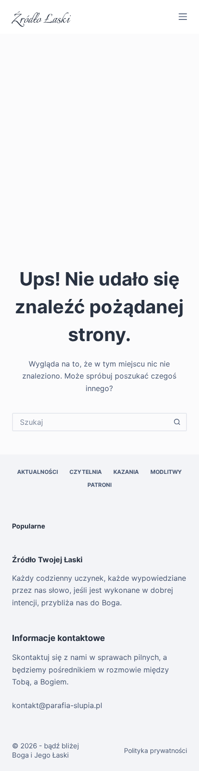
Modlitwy (166, 471)
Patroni (99, 484)
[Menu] (183, 16)
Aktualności (37, 471)
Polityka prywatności (155, 750)
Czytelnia (85, 471)
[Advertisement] (99, 137)
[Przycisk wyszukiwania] (177, 422)
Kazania (126, 471)
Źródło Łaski (40, 20)
